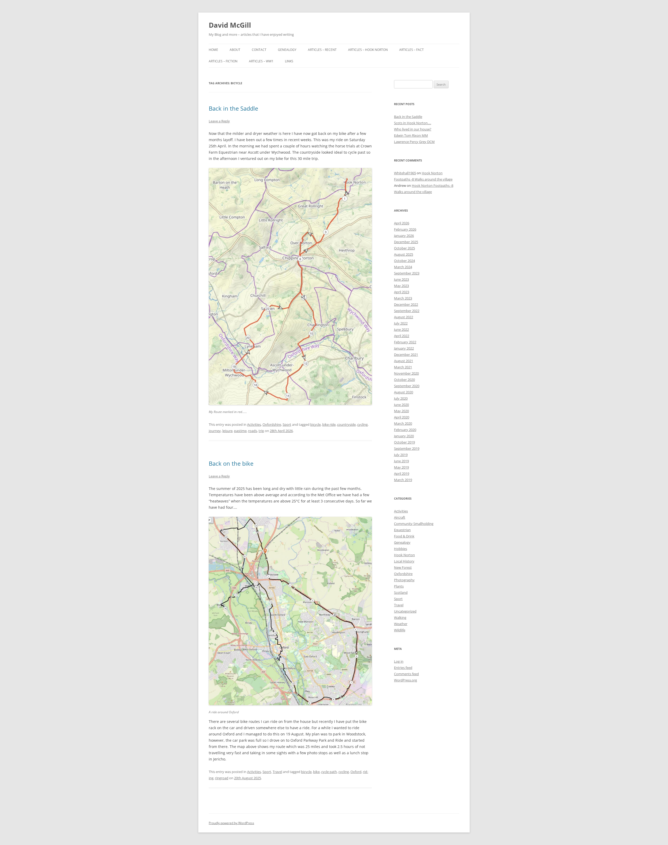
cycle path (329, 771)
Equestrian (402, 530)
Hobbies (400, 548)
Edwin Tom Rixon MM (411, 135)
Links (289, 61)
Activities (254, 424)
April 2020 (401, 417)
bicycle (315, 424)
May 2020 (401, 411)
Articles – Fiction (223, 61)
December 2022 (406, 304)
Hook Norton (404, 555)
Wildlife (399, 630)
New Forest (403, 567)
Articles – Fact (411, 49)
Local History (404, 561)
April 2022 (401, 335)
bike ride (329, 424)
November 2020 (406, 373)
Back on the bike (231, 463)
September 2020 (406, 385)
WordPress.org (405, 680)
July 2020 (401, 398)
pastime (240, 430)
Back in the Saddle (233, 108)
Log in (398, 661)
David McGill (230, 25)
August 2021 (403, 360)
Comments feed (406, 674)
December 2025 (406, 241)
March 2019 (403, 479)
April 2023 (401, 292)
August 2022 (403, 317)
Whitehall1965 (405, 173)
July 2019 (401, 454)
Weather (400, 623)
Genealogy (287, 49)
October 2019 (404, 442)
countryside (346, 424)
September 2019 (406, 448)
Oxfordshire (272, 424)
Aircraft (399, 517)
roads (252, 430)
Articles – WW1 (261, 61)
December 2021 (406, 354)
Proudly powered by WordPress (231, 823)
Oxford (355, 771)
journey (215, 430)
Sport (287, 424)
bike (316, 771)
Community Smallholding (413, 523)
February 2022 (405, 342)
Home (213, 49)
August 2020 (403, 392)
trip (261, 430)
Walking (400, 617)
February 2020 (405, 429)
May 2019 (401, 467)
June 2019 (401, 461)
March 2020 (403, 423)
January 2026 (404, 235)
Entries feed (403, 667)
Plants (399, 586)
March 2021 (403, 367)
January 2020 (404, 436)
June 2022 (401, 329)
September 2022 (406, 310)
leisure (227, 430)
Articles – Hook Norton (368, 49)
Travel (277, 771)
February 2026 (405, 229)
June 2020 (401, 404)
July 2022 (401, 323)
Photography (404, 580)
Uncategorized (405, 611)
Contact (259, 49)
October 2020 (404, 379)
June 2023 (401, 279)
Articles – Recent (322, 49)
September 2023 (406, 273)
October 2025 (404, 248)
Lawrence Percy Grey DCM (414, 141)
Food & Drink (404, 536)
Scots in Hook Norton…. (412, 123)
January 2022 (404, 348)
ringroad (221, 778)
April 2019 (401, 473)
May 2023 (401, 285)
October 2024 (404, 260)
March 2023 (403, 298)
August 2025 (403, 254)
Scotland (401, 592)
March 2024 (403, 267)
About (235, 49)
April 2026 (401, 223)
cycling (362, 424)
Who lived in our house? (412, 129)
